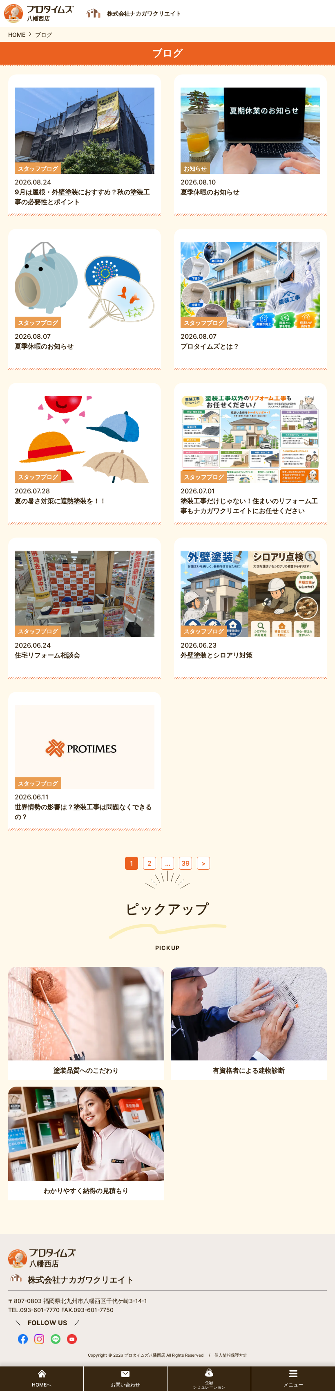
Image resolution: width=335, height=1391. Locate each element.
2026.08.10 (210, 180)
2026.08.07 (44, 335)
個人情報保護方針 (230, 1355)
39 (185, 863)
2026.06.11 (83, 800)
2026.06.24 (51, 643)
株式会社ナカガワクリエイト (81, 1280)
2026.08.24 (82, 185)
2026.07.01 (249, 494)
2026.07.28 (60, 489)
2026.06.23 (216, 643)
